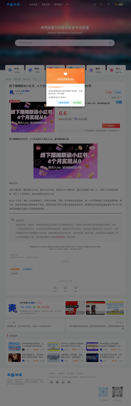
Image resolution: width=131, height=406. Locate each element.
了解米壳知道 (63, 102)
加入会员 (77, 102)
